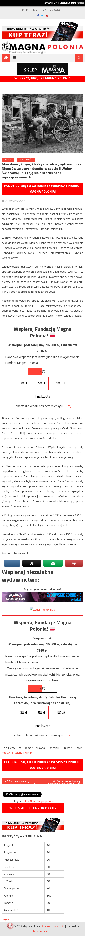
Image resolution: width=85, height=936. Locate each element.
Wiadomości (26, 159)
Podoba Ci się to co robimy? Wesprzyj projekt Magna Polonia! (42, 188)
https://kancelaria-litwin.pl (17, 753)
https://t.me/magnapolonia (38, 801)
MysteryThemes (42, 931)
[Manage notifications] (10, 926)
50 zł (41, 383)
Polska (8, 159)
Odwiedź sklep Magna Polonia (42, 69)
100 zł (60, 383)
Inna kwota (42, 396)
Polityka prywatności (53, 926)
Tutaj (67, 405)
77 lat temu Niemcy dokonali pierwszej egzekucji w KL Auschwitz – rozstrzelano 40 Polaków (22, 781)
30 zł (23, 383)
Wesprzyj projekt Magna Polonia (42, 78)
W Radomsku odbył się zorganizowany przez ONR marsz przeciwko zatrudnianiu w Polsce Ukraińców (64, 781)
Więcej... (6, 919)
